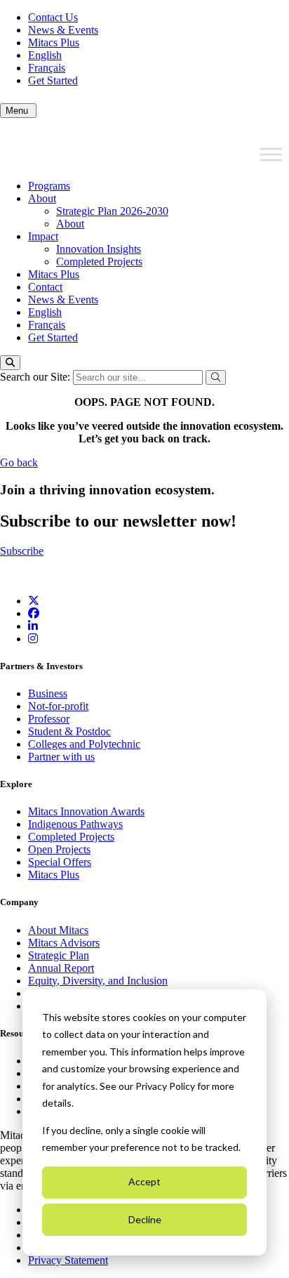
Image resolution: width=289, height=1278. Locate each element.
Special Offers (59, 862)
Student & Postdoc (69, 731)
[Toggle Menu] (271, 154)
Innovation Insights (98, 249)
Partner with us (61, 757)
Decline (144, 1219)
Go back (19, 462)
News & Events (63, 30)
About (42, 198)
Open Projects (59, 849)
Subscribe (21, 551)
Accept (144, 1181)
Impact (43, 236)
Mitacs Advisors (64, 943)
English (45, 55)
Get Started (53, 80)
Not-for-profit (58, 706)
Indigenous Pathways (75, 824)
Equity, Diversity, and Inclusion (98, 981)
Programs (49, 186)
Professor (48, 719)
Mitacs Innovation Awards (86, 811)
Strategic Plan (58, 955)
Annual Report (61, 968)
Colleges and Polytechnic (84, 744)
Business (47, 693)
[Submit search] (216, 377)
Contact (45, 287)
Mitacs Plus (53, 42)
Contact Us (53, 17)
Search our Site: (36, 377)
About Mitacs (58, 930)
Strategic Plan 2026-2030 (112, 211)
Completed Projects (99, 262)
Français (46, 68)
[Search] (10, 362)
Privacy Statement (68, 1260)
